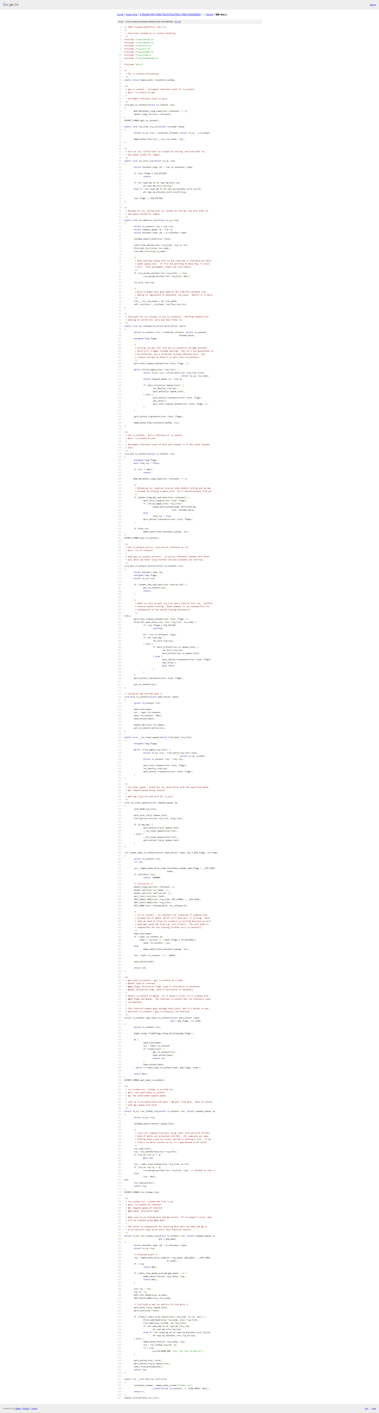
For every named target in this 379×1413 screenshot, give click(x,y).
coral (120, 14)
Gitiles (18, 1408)
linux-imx (131, 14)
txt (366, 1408)
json (373, 1408)
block (209, 14)
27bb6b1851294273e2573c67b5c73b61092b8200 (170, 14)
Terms (34, 1408)
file (177, 21)
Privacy (26, 1408)
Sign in (373, 4)
